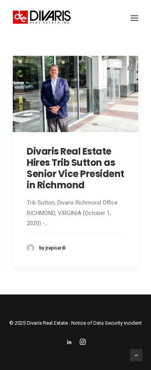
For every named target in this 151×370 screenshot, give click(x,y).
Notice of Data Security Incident (106, 323)
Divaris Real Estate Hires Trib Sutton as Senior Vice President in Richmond (75, 168)
